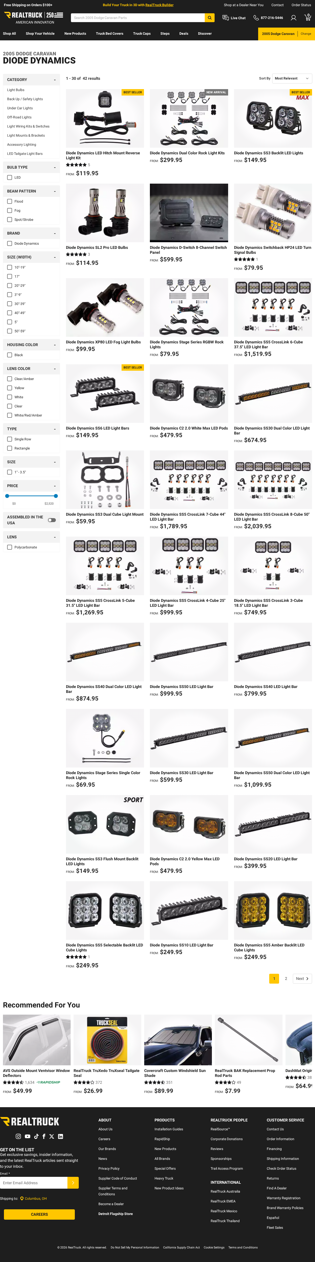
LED (18, 177)
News (102, 1159)
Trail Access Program (227, 1168)
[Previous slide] (8, 1055)
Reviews (217, 1149)
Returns (273, 1178)
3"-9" (18, 295)
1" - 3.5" (20, 472)
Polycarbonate (26, 547)
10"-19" (20, 267)
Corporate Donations (227, 1139)
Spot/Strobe (24, 220)
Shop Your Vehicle (40, 33)
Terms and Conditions (243, 1247)
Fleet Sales (275, 1228)
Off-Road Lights (19, 117)
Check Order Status (281, 1168)
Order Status (301, 5)
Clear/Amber (24, 379)
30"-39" (20, 304)
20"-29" (20, 286)
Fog (17, 210)
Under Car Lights (20, 108)
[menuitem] (9, 34)
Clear (18, 406)
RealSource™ (220, 1129)
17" (17, 276)
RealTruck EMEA (223, 1201)
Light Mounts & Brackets (26, 135)
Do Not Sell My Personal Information (135, 1247)
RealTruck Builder (159, 5)
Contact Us (275, 1129)
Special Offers (165, 1168)
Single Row (23, 439)
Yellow (19, 388)
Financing (274, 1149)
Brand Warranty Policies (285, 1208)
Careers (104, 1139)
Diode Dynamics (27, 243)
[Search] (210, 17)
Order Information (280, 1139)
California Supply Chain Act (181, 1247)
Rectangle (22, 448)
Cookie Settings (214, 1247)
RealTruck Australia (225, 1191)
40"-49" (20, 313)
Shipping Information (283, 1159)
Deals (183, 33)
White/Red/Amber (28, 415)
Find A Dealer (277, 1188)
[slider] (7, 496)
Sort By (264, 78)
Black (19, 355)
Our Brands (107, 1149)
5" (16, 322)
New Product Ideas (169, 1188)
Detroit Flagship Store (115, 1214)
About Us (105, 1129)
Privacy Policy (109, 1168)
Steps (165, 33)
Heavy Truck (164, 1178)
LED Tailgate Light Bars (25, 154)
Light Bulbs (15, 90)
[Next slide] (307, 1055)
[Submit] (73, 1183)
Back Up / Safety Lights (25, 99)
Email (5, 1173)
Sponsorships (221, 1159)
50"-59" (20, 331)
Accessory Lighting (21, 144)
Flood (19, 201)
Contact (277, 5)
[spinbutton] (14, 503)
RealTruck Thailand (225, 1221)
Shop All (9, 33)
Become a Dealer (111, 1204)
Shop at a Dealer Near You (244, 5)
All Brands (162, 1159)
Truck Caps (142, 33)
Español (273, 1218)
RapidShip (162, 1139)
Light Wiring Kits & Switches (28, 126)
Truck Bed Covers (109, 33)
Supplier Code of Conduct (117, 1178)
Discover (205, 33)
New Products (75, 33)
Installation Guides (169, 1129)
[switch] (31, 520)
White (19, 397)
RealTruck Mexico (224, 1211)
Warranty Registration (283, 1198)
